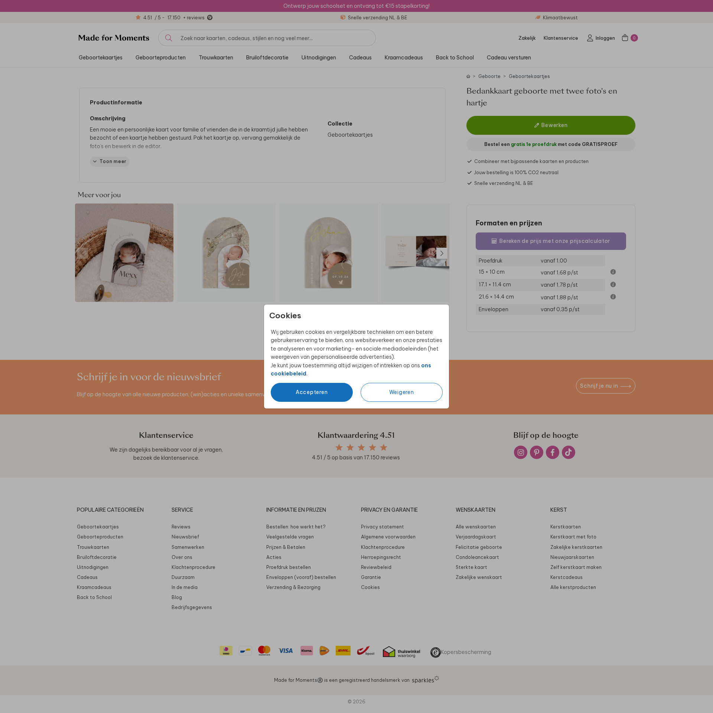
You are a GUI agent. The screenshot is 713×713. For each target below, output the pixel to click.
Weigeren (401, 392)
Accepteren (312, 392)
